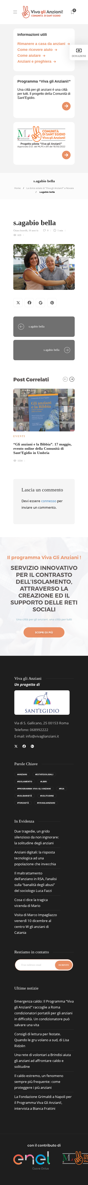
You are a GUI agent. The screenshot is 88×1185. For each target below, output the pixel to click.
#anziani (22, 774)
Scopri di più (44, 632)
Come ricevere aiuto (35, 50)
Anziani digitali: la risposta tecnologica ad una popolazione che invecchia (35, 858)
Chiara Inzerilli (20, 230)
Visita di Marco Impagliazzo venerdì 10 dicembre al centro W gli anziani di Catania (35, 923)
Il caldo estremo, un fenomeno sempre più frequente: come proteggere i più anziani (38, 1081)
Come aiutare (29, 55)
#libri (43, 781)
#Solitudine (47, 795)
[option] (44, 425)
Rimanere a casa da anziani (41, 44)
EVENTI (19, 436)
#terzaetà (23, 802)
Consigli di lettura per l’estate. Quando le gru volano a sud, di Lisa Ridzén (41, 1040)
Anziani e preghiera (34, 61)
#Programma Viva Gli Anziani (34, 788)
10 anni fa (33, 230)
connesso (48, 501)
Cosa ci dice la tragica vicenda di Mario (31, 902)
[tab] (26, 988)
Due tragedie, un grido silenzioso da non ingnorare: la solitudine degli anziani (36, 837)
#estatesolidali (44, 774)
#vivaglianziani (46, 802)
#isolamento (24, 781)
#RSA (61, 788)
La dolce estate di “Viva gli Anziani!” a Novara (50, 188)
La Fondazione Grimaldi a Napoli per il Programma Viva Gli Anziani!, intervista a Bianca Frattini (43, 1102)
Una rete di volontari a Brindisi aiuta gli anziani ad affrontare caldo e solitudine (42, 1060)
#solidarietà (24, 795)
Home (17, 188)
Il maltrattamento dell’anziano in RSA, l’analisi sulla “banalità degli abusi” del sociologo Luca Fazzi (35, 882)
